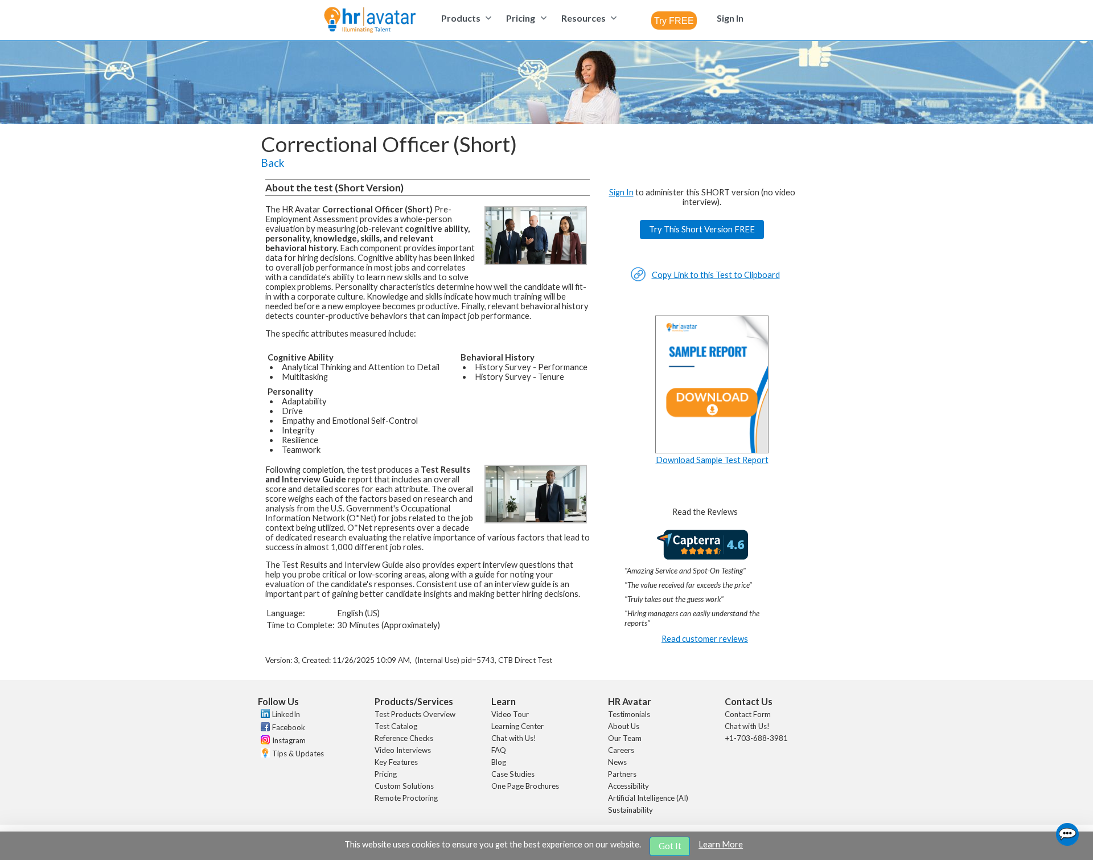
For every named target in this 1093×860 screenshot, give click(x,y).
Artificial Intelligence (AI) (648, 797)
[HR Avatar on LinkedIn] (264, 715)
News (617, 762)
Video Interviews (403, 750)
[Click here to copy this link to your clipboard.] (638, 279)
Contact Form (748, 714)
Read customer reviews (704, 639)
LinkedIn (286, 714)
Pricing (386, 774)
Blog (498, 762)
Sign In (621, 192)
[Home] (370, 21)
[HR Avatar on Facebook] (264, 728)
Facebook (288, 727)
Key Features (396, 762)
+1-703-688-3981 (756, 738)
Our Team (625, 738)
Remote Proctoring (406, 797)
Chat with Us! (513, 738)
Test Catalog (396, 726)
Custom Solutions (404, 786)
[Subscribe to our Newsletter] (264, 754)
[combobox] (674, 20)
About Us (623, 726)
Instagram (289, 740)
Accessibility (628, 786)
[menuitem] (465, 18)
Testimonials (629, 714)
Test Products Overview (415, 714)
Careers (621, 750)
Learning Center (517, 726)
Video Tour (510, 714)
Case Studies (513, 774)
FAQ (498, 750)
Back (272, 163)
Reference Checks (404, 738)
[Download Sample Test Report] (712, 450)
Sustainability (630, 809)
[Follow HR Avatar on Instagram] (264, 741)
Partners (622, 774)
